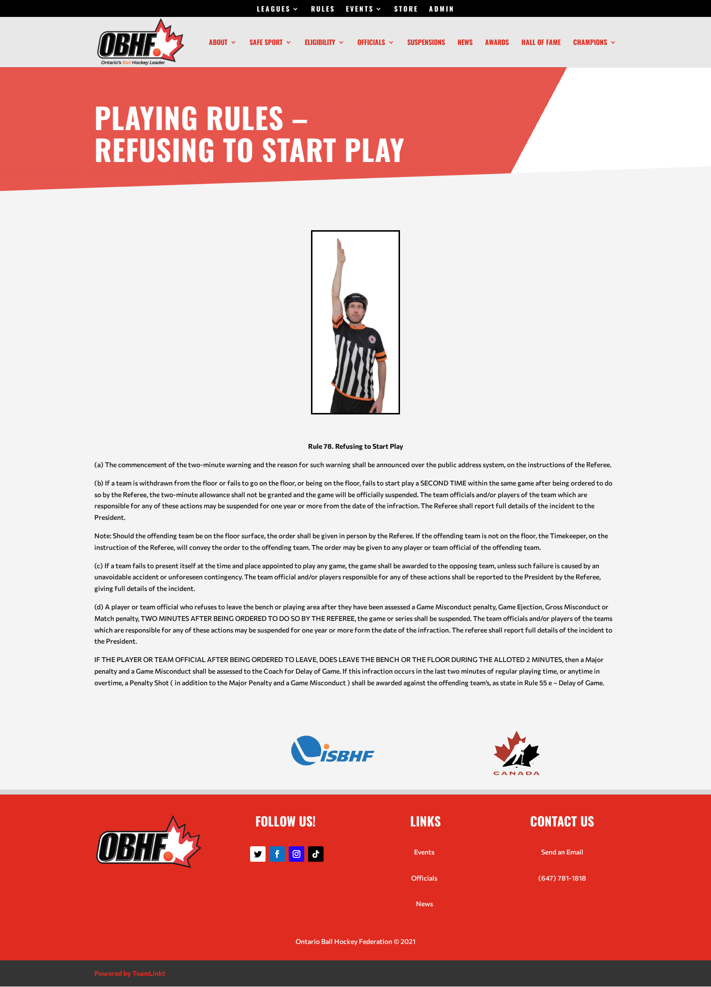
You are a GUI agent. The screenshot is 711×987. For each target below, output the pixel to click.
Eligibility (320, 43)
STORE (406, 9)
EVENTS (360, 9)
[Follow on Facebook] (277, 854)
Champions (590, 43)
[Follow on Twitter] (258, 854)
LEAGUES (274, 9)
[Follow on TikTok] (316, 854)
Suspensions (426, 43)
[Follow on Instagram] (296, 854)
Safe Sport (266, 43)
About (218, 43)
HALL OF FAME (541, 43)
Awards (497, 43)
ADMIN (442, 9)
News (465, 43)
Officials (371, 43)
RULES (323, 9)
